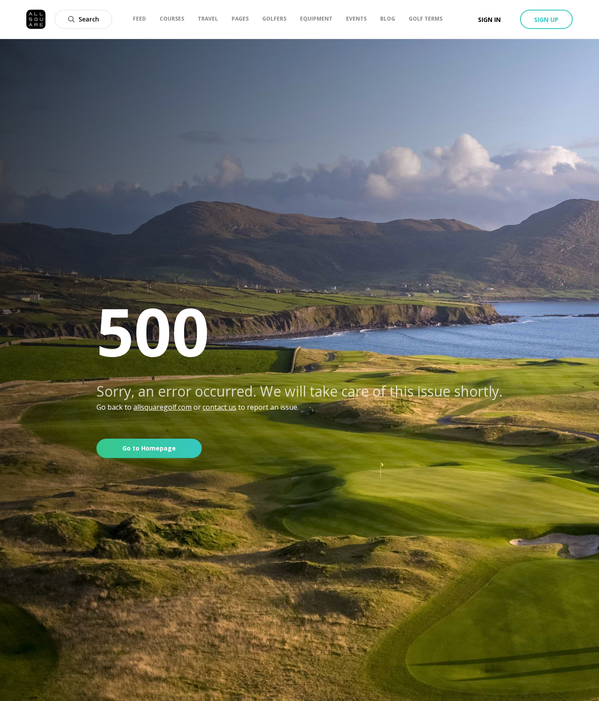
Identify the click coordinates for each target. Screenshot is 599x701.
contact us (219, 407)
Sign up (546, 19)
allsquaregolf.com (162, 407)
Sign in (489, 19)
